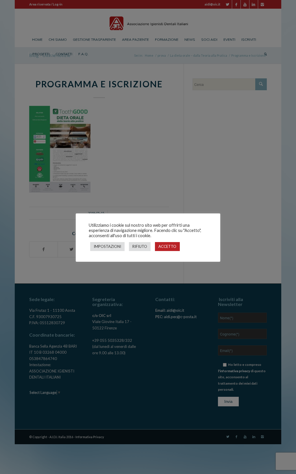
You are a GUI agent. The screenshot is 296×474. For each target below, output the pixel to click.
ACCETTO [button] (167, 246)
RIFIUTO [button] (139, 246)
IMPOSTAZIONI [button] (107, 246)
